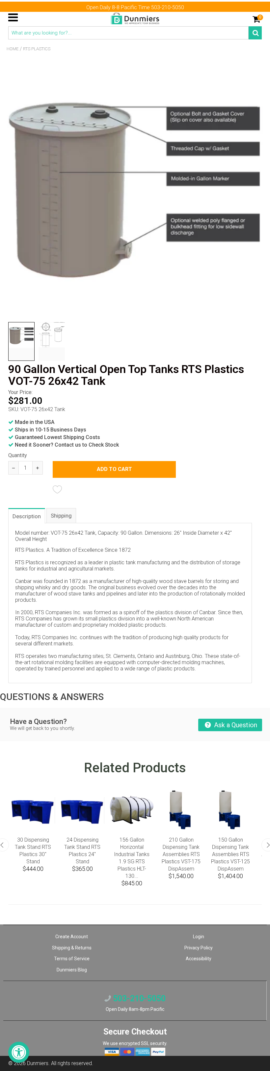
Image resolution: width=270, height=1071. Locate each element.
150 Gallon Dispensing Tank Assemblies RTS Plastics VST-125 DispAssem (230, 854)
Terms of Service (72, 958)
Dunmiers (37, 1063)
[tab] (27, 515)
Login (198, 936)
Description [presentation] (27, 516)
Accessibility (198, 958)
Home (12, 48)
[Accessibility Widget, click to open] (18, 1052)
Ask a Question (234, 725)
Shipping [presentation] (61, 515)
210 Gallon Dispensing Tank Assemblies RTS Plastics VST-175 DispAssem (181, 854)
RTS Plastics (36, 48)
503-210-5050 (138, 998)
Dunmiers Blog (72, 969)
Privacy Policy (198, 947)
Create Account (71, 936)
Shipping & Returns (72, 947)
